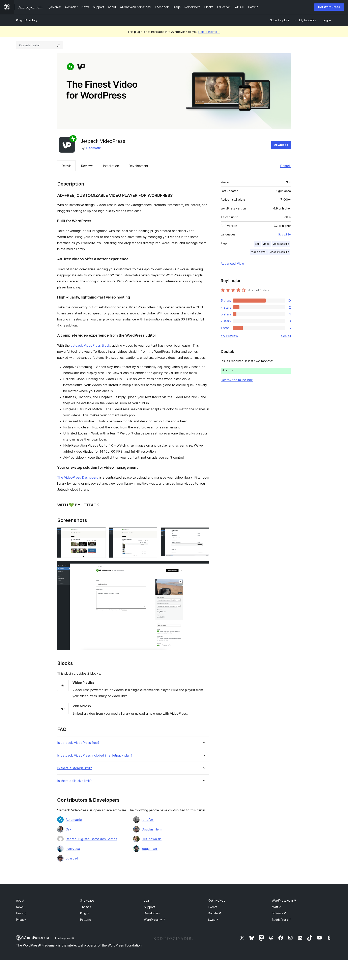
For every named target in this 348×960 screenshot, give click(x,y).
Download (281, 144)
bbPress (279, 913)
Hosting (21, 913)
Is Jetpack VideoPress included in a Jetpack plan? (94, 755)
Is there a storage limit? (74, 768)
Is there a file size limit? (74, 781)
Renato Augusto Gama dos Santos (91, 839)
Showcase (87, 900)
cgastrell (72, 858)
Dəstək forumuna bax (237, 380)
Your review (229, 336)
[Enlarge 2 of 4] (152, 533)
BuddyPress (281, 919)
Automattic (94, 148)
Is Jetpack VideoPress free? (78, 743)
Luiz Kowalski (152, 839)
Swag (213, 919)
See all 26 (284, 234)
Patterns (85, 919)
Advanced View (232, 263)
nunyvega (73, 849)
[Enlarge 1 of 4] (100, 533)
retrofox (148, 820)
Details (66, 166)
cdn (257, 243)
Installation (111, 166)
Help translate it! (209, 31)
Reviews (87, 166)
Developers (152, 913)
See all (286, 336)
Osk (68, 829)
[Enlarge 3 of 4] (204, 533)
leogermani (149, 849)
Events (212, 907)
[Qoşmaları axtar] (59, 45)
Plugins (85, 913)
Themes (85, 907)
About (20, 900)
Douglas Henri (152, 829)
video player (258, 251)
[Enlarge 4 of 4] (204, 566)
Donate (214, 913)
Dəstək (285, 166)
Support (149, 907)
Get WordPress (329, 7)
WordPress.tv (154, 919)
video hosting (281, 243)
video (266, 243)
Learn (147, 900)
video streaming (279, 251)
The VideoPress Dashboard (77, 477)
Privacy (21, 919)
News (20, 907)
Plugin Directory (26, 20)
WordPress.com (284, 900)
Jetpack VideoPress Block (90, 345)
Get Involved (216, 900)
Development (138, 166)
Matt (276, 907)
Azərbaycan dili (64, 938)
